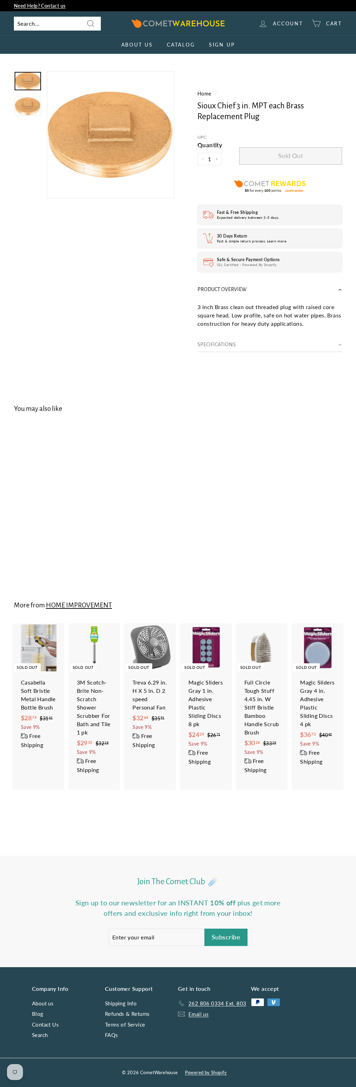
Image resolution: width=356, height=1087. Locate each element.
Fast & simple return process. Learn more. (252, 241)
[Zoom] (110, 135)
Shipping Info (121, 1003)
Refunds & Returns (127, 1014)
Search (40, 1035)
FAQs (111, 1035)
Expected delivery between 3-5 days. (248, 217)
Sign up (222, 45)
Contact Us (45, 1024)
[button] (269, 289)
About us (137, 45)
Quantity (209, 145)
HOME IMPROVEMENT (79, 605)
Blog (37, 1014)
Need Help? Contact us (39, 6)
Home (204, 94)
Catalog (181, 45)
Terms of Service (125, 1024)
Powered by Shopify (206, 1072)
